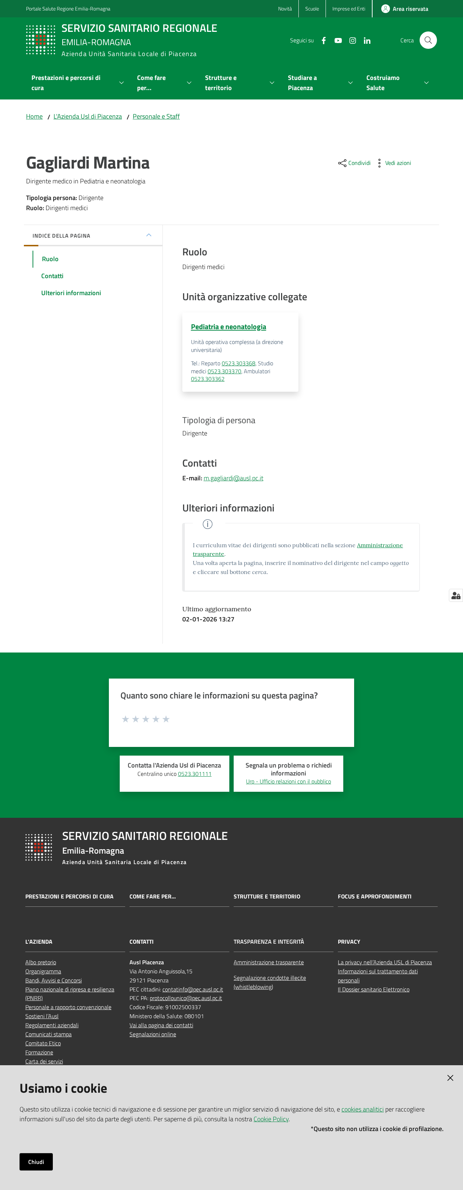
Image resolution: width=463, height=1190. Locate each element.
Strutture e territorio (267, 896)
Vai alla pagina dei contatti (161, 1025)
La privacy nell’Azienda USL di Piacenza (385, 962)
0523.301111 (195, 773)
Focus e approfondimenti (375, 896)
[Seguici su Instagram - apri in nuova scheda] (350, 39)
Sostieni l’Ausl (42, 1016)
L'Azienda (38, 942)
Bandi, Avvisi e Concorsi (53, 980)
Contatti (141, 942)
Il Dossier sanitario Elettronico (373, 989)
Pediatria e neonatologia (228, 326)
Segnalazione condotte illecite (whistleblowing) (270, 982)
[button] (428, 40)
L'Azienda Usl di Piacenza (88, 116)
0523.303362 (208, 378)
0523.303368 (238, 363)
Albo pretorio (40, 962)
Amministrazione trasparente (269, 962)
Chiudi (36, 1161)
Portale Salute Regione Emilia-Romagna (68, 8)
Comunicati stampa (48, 1034)
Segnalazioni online (152, 1034)
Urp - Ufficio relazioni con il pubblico (288, 781)
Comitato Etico (43, 1043)
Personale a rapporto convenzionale (68, 1007)
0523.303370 (224, 371)
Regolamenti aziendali (51, 1025)
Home (34, 116)
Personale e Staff (156, 116)
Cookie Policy (271, 1119)
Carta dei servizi (44, 1061)
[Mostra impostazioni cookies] (456, 595)
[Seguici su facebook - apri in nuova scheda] (321, 39)
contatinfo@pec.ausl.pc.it (192, 989)
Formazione (39, 1052)
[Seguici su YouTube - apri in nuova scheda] (335, 39)
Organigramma (43, 971)
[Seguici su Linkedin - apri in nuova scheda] (364, 39)
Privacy (349, 942)
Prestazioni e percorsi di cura (69, 896)
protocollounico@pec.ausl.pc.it (186, 998)
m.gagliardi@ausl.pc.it (233, 478)
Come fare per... (152, 896)
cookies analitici (362, 1109)
